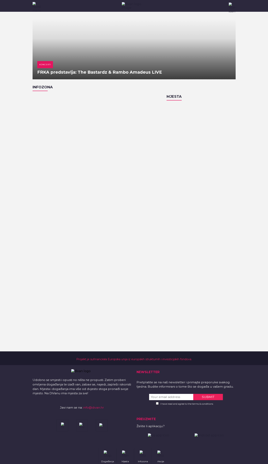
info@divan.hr (93, 407)
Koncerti (45, 64)
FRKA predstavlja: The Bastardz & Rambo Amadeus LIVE (99, 72)
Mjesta (174, 96)
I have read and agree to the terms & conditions (186, 403)
